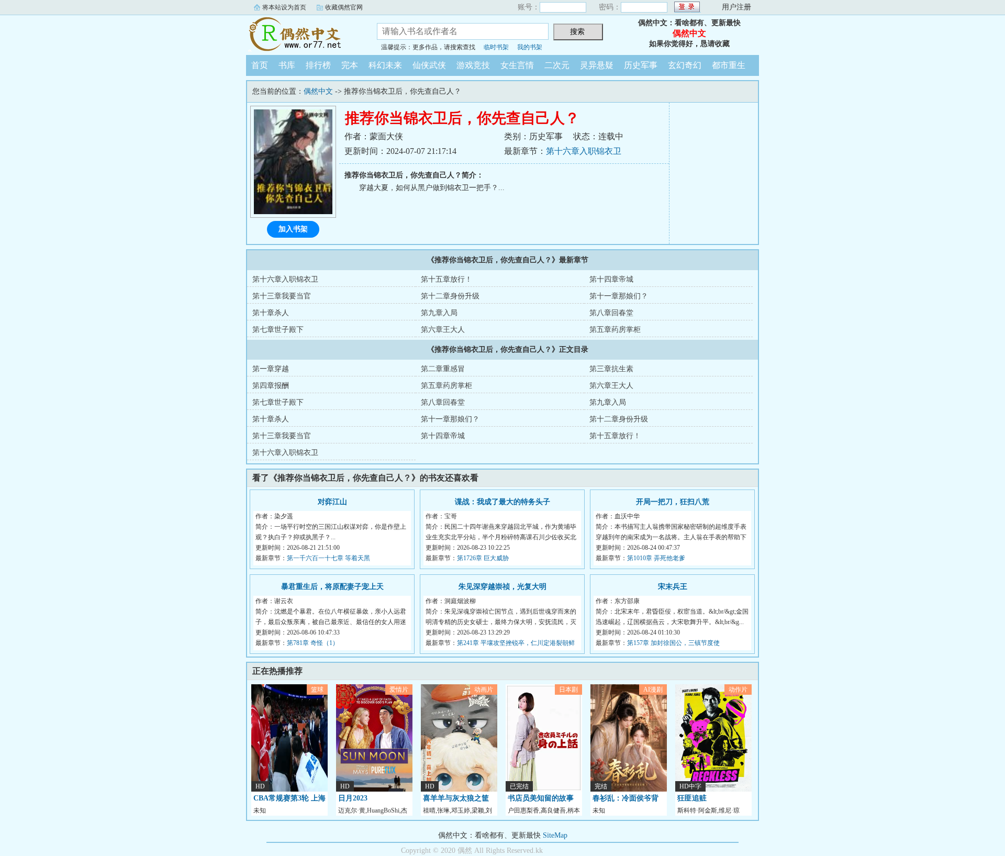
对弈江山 (332, 502)
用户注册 (736, 7)
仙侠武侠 (429, 65)
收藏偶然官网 (344, 7)
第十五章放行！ (446, 279)
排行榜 (318, 65)
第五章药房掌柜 (615, 329)
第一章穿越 (270, 369)
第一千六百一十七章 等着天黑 (328, 558)
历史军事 (640, 65)
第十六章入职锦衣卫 (583, 151)
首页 (259, 65)
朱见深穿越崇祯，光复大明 (502, 587)
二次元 (557, 65)
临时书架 (496, 47)
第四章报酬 (270, 386)
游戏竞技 (473, 65)
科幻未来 (385, 65)
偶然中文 (303, 33)
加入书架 (293, 229)
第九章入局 (439, 313)
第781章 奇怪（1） (313, 643)
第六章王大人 (443, 329)
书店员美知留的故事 (541, 798)
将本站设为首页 (284, 7)
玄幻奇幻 (684, 65)
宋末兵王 (672, 587)
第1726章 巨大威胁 (483, 558)
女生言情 (517, 65)
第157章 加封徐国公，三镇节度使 (673, 643)
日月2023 (352, 798)
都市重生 (728, 65)
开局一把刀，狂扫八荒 (672, 502)
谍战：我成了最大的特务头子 (502, 502)
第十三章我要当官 (281, 296)
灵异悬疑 (596, 65)
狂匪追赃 (692, 798)
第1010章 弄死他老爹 (656, 558)
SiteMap (555, 835)
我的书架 (529, 47)
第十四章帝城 (611, 279)
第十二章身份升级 (450, 296)
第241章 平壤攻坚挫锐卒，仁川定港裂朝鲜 (516, 643)
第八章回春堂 (611, 313)
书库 (286, 65)
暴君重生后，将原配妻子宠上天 (332, 587)
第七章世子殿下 (278, 329)
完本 (349, 65)
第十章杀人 (270, 313)
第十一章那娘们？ (618, 296)
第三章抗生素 (611, 369)
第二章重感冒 (443, 369)
